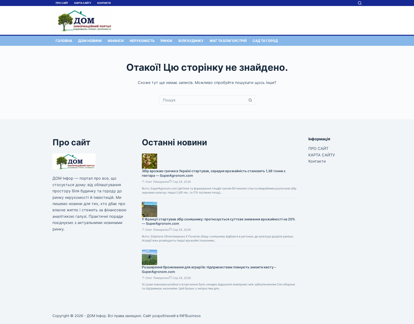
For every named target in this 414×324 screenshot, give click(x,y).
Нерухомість (142, 41)
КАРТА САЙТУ (82, 2)
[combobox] (202, 100)
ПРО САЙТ (62, 2)
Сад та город (265, 41)
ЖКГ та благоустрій (228, 41)
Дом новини (90, 41)
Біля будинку (190, 41)
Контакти (104, 2)
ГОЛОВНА (64, 41)
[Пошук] (360, 3)
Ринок (166, 41)
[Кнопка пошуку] (250, 100)
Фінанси (116, 41)
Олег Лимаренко (157, 181)
